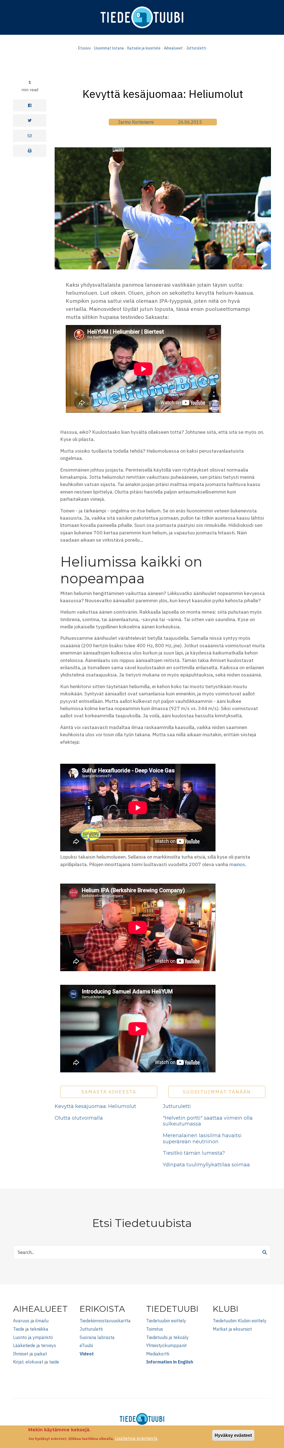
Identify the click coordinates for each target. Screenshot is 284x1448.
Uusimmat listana (109, 48)
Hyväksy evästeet (233, 1435)
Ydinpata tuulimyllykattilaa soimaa (206, 1165)
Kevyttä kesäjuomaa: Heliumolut (95, 1106)
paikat (40, 1354)
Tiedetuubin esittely (166, 1320)
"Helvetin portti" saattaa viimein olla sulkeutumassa (208, 1121)
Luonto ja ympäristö (33, 1337)
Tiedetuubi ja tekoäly (167, 1337)
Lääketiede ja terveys (34, 1345)
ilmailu (42, 1320)
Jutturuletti (196, 48)
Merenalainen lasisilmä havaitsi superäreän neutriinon (202, 1138)
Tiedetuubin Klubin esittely (240, 1320)
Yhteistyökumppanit (166, 1345)
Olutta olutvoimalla (79, 1118)
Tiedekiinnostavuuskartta (105, 1320)
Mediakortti (157, 1354)
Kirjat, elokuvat (28, 1362)
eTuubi (86, 1345)
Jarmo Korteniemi (136, 122)
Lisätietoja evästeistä (136, 1438)
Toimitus (154, 1329)
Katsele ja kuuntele (144, 48)
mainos (237, 864)
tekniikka (39, 1329)
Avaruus (21, 1320)
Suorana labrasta (97, 1337)
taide (54, 1362)
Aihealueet (173, 48)
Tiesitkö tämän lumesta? (194, 1153)
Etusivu (84, 48)
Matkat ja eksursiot (232, 1329)
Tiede (18, 1329)
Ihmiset (20, 1354)
